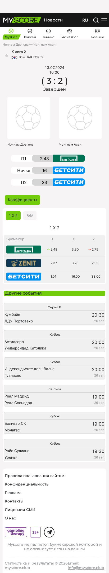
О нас (10, 518)
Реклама (13, 492)
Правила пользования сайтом (34, 475)
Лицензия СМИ (20, 509)
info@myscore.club (86, 567)
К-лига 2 (19, 52)
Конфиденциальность (26, 484)
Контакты (14, 501)
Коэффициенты (22, 199)
